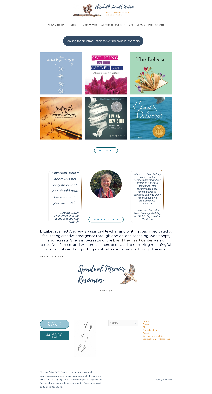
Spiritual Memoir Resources (150, 25)
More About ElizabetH (106, 219)
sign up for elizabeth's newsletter (54, 324)
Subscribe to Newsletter (113, 25)
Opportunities (90, 25)
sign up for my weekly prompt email (54, 335)
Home (146, 321)
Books (73, 25)
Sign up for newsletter (154, 336)
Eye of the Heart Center (132, 240)
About (146, 333)
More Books (106, 150)
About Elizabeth (56, 25)
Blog (130, 25)
